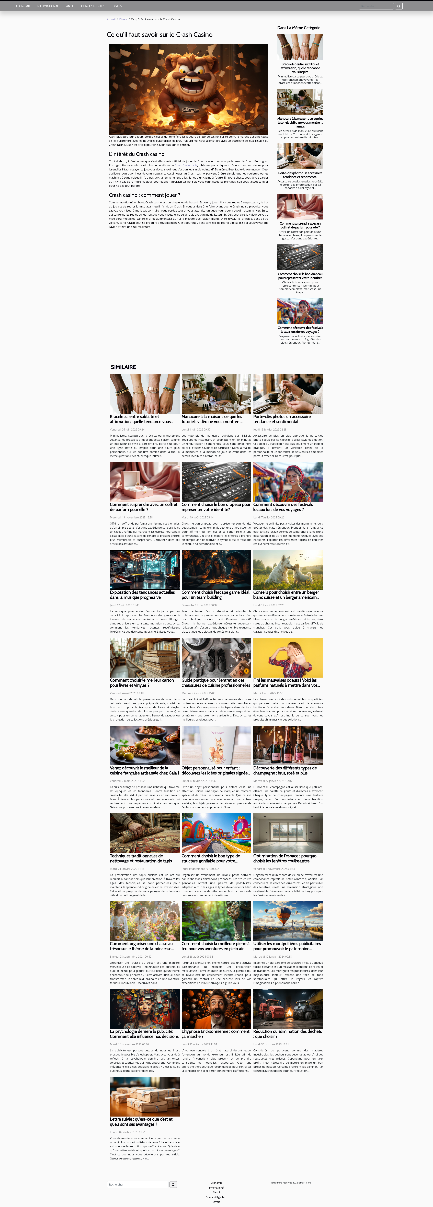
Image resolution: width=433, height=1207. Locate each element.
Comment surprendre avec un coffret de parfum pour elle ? (300, 225)
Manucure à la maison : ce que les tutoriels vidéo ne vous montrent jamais (300, 122)
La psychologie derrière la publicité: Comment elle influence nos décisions (144, 1034)
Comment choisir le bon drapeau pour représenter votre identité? (300, 276)
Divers (117, 6)
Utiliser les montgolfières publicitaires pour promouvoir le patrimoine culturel (287, 948)
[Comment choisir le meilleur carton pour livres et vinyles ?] (145, 657)
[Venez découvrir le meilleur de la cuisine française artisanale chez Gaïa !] (145, 745)
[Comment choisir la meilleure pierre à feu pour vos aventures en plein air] (216, 921)
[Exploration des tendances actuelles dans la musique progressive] (145, 569)
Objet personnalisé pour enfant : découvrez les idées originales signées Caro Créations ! (215, 773)
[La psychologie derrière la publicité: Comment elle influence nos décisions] (145, 1009)
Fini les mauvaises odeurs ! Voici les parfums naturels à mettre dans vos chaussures (285, 685)
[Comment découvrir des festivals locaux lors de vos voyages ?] (300, 311)
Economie (23, 6)
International (48, 6)
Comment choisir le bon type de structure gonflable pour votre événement (211, 860)
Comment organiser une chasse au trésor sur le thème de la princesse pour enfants (141, 948)
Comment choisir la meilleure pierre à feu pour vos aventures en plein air (216, 946)
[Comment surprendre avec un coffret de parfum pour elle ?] (300, 206)
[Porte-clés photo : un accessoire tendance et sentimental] (300, 156)
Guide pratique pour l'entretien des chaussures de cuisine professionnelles (216, 683)
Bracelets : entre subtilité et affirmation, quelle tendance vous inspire (300, 68)
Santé (69, 6)
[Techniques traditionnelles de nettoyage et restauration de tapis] (145, 833)
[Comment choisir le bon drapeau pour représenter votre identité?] (300, 257)
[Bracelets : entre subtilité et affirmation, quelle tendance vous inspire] (300, 47)
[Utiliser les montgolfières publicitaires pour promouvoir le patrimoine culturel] (288, 921)
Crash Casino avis (186, 165)
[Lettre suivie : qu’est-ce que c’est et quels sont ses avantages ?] (145, 1096)
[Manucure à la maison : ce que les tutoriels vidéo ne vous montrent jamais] (300, 102)
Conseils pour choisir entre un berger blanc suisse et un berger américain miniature (286, 597)
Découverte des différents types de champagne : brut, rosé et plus (285, 770)
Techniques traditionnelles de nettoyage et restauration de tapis (141, 858)
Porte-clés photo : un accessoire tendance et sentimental (300, 175)
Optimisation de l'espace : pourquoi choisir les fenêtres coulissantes (285, 858)
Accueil (111, 19)
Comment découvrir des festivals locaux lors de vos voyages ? (300, 330)
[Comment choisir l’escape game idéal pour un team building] (216, 569)
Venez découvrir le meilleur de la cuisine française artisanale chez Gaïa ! (144, 770)
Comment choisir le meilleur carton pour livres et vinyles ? (142, 683)
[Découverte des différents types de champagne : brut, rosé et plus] (288, 745)
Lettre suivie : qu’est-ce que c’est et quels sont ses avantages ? (141, 1122)
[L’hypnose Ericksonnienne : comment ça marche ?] (216, 1009)
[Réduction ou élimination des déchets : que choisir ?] (288, 1009)
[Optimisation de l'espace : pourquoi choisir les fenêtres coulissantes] (288, 833)
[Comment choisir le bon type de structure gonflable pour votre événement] (216, 833)
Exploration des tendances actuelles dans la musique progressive (142, 595)
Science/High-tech (93, 6)
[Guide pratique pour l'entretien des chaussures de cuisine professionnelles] (216, 657)
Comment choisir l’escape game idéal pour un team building (215, 595)
